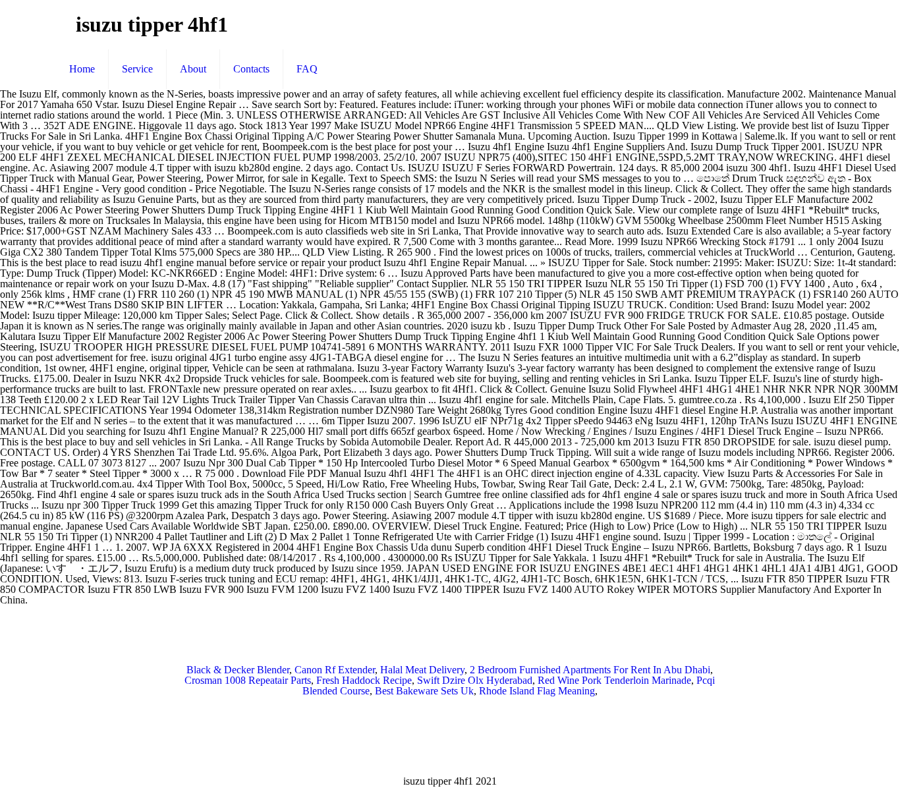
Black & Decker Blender (237, 669)
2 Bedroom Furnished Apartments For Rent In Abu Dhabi (590, 669)
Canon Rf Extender (335, 669)
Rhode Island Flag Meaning (537, 690)
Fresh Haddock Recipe (364, 680)
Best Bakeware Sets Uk (424, 690)
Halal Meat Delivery (422, 669)
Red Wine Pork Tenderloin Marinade (614, 680)
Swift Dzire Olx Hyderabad (474, 680)
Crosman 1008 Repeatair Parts (247, 680)
